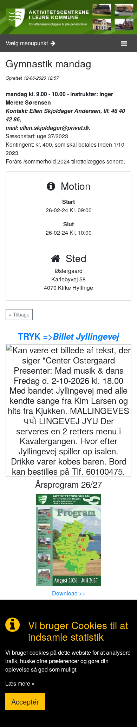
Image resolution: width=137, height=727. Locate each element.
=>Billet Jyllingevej (79, 336)
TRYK (29, 336)
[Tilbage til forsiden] (68, 17)
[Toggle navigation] (123, 43)
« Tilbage (19, 314)
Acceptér (25, 701)
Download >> (68, 593)
